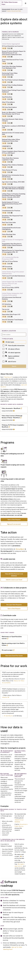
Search (14, 366)
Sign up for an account (14, 524)
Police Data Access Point (9, 3)
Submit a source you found (14, 579)
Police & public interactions (16, 345)
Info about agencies (14, 352)
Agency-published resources (13, 357)
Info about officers (14, 349)
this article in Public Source (21, 825)
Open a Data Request (14, 519)
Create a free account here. (14, 11)
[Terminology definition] (21, 856)
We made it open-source (19, 865)
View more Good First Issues (14, 655)
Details (9, 48)
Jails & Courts (12, 361)
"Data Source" (8, 377)
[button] (25, 3)
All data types (9, 342)
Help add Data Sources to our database (14, 574)
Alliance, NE (5, 697)
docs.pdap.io (20, 549)
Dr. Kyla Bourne (8, 716)
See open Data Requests (14, 604)
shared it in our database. (19, 821)
